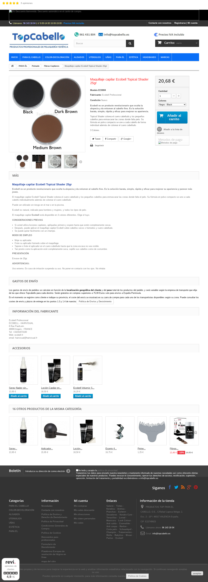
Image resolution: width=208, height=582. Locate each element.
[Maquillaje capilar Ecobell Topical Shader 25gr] (54, 161)
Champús (111, 532)
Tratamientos (125, 532)
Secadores (111, 515)
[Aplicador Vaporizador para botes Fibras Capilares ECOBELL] (55, 430)
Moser (129, 535)
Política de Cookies (51, 533)
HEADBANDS (149, 57)
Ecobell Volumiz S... (83, 387)
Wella (109, 535)
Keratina (110, 509)
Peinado (35, 66)
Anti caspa (111, 526)
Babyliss (119, 535)
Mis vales (78, 523)
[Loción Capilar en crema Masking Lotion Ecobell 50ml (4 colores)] (55, 370)
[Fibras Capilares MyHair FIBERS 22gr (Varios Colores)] (184, 430)
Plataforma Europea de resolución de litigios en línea (53, 554)
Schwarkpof (125, 529)
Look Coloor (124, 520)
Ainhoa (120, 509)
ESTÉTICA (133, 57)
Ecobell (119, 538)
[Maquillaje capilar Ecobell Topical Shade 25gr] (22, 161)
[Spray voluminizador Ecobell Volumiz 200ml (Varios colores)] (87, 370)
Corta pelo (111, 529)
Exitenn (122, 512)
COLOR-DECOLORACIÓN (57, 57)
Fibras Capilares (51, 66)
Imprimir (99, 145)
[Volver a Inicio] (12, 66)
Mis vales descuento (84, 510)
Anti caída (111, 523)
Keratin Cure (126, 515)
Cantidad (162, 91)
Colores (162, 100)
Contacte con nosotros (160, 23)
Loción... (77, 448)
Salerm (110, 506)
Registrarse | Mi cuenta (185, 23)
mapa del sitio (48, 561)
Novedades (46, 506)
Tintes (119, 506)
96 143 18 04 (29, 23)
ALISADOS (79, 57)
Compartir (111, 139)
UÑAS (108, 57)
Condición (95, 100)
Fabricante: (95, 95)
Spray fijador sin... (18, 387)
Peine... (142, 448)
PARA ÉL (120, 57)
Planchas (111, 512)
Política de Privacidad (52, 521)
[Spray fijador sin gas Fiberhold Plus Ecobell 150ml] (23, 370)
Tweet (97, 139)
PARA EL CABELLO (31, 57)
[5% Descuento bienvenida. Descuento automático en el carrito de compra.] (104, 15)
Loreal (122, 517)
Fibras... (174, 448)
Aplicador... (47, 448)
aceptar (197, 573)
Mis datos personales (84, 518)
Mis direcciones (82, 514)
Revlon (123, 526)
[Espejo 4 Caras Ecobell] (119, 430)
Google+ (127, 139)
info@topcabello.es (161, 533)
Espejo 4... (111, 448)
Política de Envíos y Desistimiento (95, 301)
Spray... (13, 448)
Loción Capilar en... (51, 387)
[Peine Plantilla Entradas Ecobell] (152, 430)
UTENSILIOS (95, 57)
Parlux (109, 538)
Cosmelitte (124, 523)
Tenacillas (111, 517)
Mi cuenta (81, 501)
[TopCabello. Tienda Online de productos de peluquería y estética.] (39, 40)
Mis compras (80, 506)
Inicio (14, 57)
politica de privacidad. (108, 470)
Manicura (111, 520)
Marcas (165, 57)
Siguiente (80, 161)
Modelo (94, 90)
